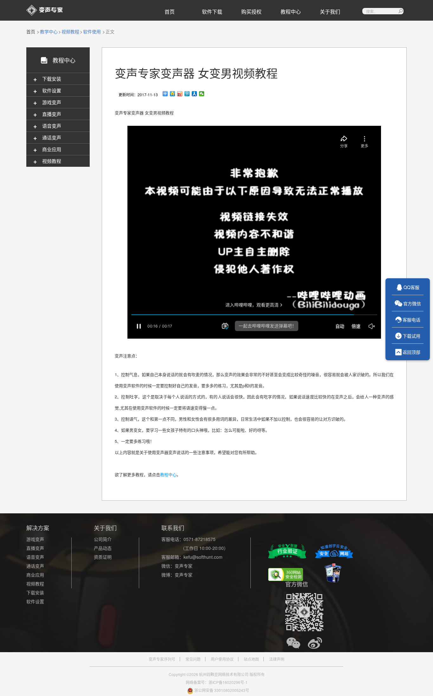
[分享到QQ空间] (172, 93)
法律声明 (276, 659)
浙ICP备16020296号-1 (228, 682)
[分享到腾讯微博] (187, 93)
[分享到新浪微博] (180, 93)
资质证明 (103, 557)
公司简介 (103, 539)
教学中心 (49, 31)
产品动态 (103, 548)
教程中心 (291, 11)
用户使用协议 (222, 659)
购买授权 (251, 11)
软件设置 (35, 601)
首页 (170, 11)
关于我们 (330, 11)
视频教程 (70, 31)
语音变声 (35, 557)
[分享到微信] (201, 93)
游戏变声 (35, 539)
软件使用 (92, 31)
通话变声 (35, 566)
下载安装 (35, 592)
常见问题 (193, 659)
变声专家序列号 (162, 659)
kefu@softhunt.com (203, 557)
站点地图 (251, 659)
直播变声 (35, 548)
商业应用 (35, 574)
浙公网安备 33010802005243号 (221, 690)
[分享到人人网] (194, 93)
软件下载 (212, 11)
